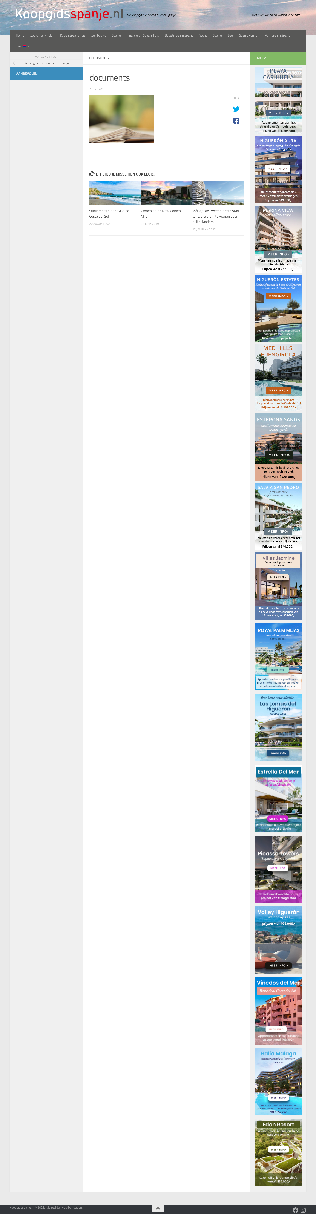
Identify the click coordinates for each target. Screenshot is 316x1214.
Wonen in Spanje (210, 35)
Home (20, 35)
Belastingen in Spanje (179, 35)
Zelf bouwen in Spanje (106, 35)
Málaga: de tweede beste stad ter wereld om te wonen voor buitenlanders (215, 216)
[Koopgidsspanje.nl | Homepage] (69, 15)
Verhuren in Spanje (277, 35)
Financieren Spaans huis (143, 35)
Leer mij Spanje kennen (243, 35)
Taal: (19, 46)
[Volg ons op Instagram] (303, 1210)
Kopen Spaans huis (72, 35)
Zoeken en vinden (42, 35)
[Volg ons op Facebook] (296, 1210)
